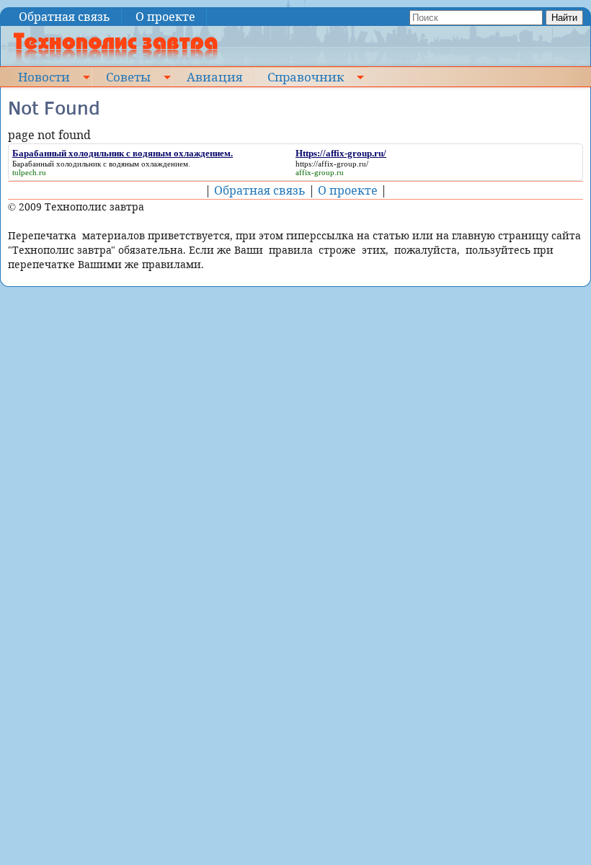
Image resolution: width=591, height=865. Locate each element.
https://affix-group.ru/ (332, 163)
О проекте (165, 17)
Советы (128, 76)
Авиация (214, 76)
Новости (44, 76)
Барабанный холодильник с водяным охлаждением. (101, 163)
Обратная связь (64, 17)
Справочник (305, 76)
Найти (564, 17)
